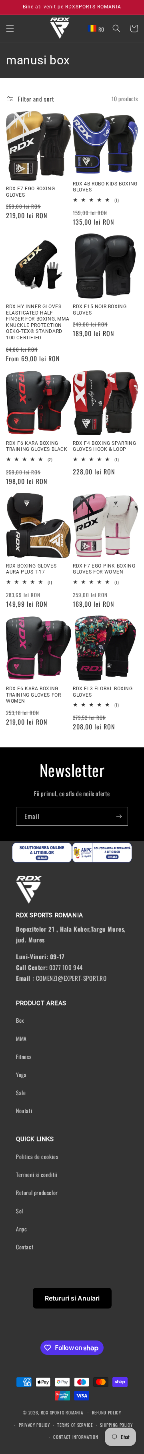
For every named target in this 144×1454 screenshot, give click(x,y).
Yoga (21, 1074)
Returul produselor (37, 1192)
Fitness (23, 1056)
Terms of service (74, 1425)
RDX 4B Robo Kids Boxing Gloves (105, 187)
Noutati (24, 1110)
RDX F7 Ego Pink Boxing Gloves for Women (104, 569)
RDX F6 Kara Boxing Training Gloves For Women (33, 695)
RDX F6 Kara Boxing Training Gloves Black (37, 446)
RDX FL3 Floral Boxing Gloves (103, 692)
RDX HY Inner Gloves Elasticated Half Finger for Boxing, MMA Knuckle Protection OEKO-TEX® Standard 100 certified (37, 322)
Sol (19, 1211)
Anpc (21, 1229)
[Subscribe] (119, 816)
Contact (24, 1247)
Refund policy (106, 1412)
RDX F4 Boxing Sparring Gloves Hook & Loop (104, 446)
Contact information (75, 1437)
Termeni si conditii (36, 1174)
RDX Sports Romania (62, 1412)
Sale (21, 1092)
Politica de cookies (37, 1156)
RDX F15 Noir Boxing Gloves (99, 310)
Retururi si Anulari (72, 1298)
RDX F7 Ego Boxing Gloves (30, 192)
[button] (10, 28)
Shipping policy (116, 1425)
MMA (21, 1038)
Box (20, 1020)
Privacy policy (34, 1425)
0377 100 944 (66, 967)
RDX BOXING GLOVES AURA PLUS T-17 (31, 569)
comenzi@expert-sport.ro (71, 978)
